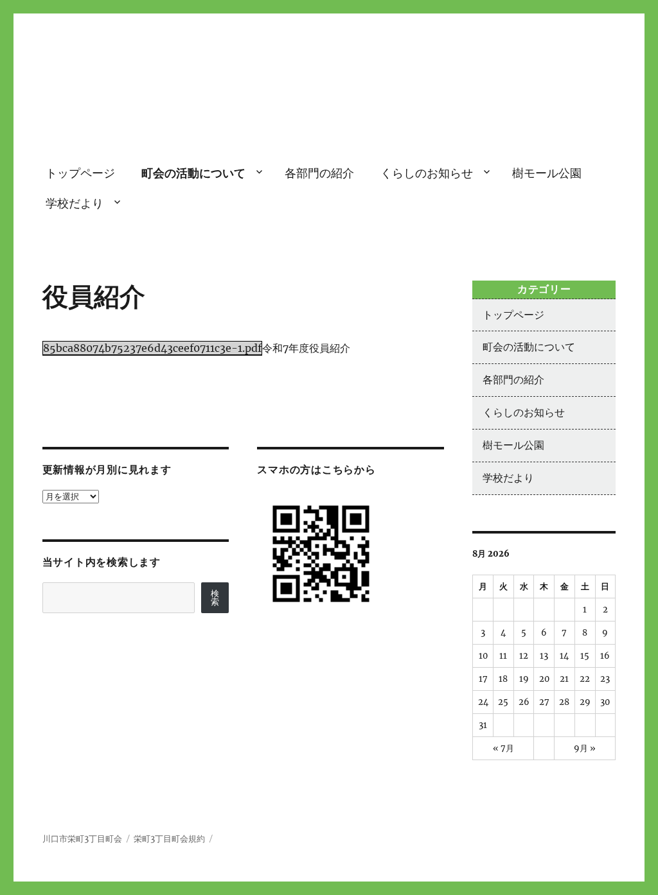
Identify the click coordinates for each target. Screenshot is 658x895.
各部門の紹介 (319, 173)
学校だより (74, 203)
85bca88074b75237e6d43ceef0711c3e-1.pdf (152, 348)
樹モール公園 (547, 173)
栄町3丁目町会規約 (169, 838)
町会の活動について (193, 173)
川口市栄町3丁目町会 (329, 112)
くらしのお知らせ (426, 173)
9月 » (585, 748)
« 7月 (503, 748)
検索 (215, 597)
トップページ (80, 173)
